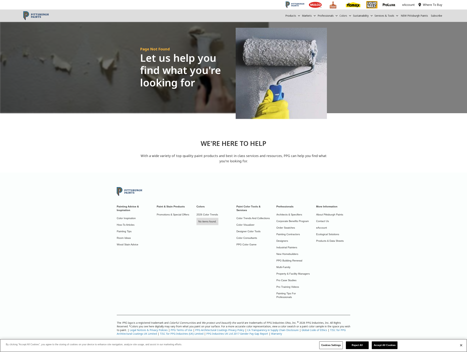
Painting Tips (124, 231)
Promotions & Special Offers (173, 214)
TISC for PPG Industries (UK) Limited (181, 333)
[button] (293, 15)
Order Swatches (285, 227)
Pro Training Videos (287, 286)
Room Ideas (124, 237)
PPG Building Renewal (289, 260)
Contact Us (322, 221)
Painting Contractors (288, 234)
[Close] (461, 345)
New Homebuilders (287, 253)
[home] (36, 15)
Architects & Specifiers (289, 214)
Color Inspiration (126, 218)
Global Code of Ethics (314, 330)
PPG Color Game (246, 244)
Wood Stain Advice (127, 244)
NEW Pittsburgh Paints (414, 15)
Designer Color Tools (248, 231)
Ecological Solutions (327, 234)
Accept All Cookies (384, 345)
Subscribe (436, 15)
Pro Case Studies (286, 280)
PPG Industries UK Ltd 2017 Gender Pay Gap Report (237, 333)
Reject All (357, 345)
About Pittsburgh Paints (329, 214)
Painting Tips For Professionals (286, 295)
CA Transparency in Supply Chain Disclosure (273, 330)
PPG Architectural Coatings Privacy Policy (219, 330)
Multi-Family (283, 267)
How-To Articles (125, 224)
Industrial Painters (286, 247)
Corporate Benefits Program (292, 221)
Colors (343, 15)
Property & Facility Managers (293, 273)
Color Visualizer (245, 224)
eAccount (321, 227)
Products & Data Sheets (330, 240)
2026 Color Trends (207, 214)
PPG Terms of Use (181, 330)
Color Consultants (246, 237)
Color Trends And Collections (253, 218)
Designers (282, 240)
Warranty (276, 333)
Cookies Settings (331, 345)
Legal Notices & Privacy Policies (149, 330)
